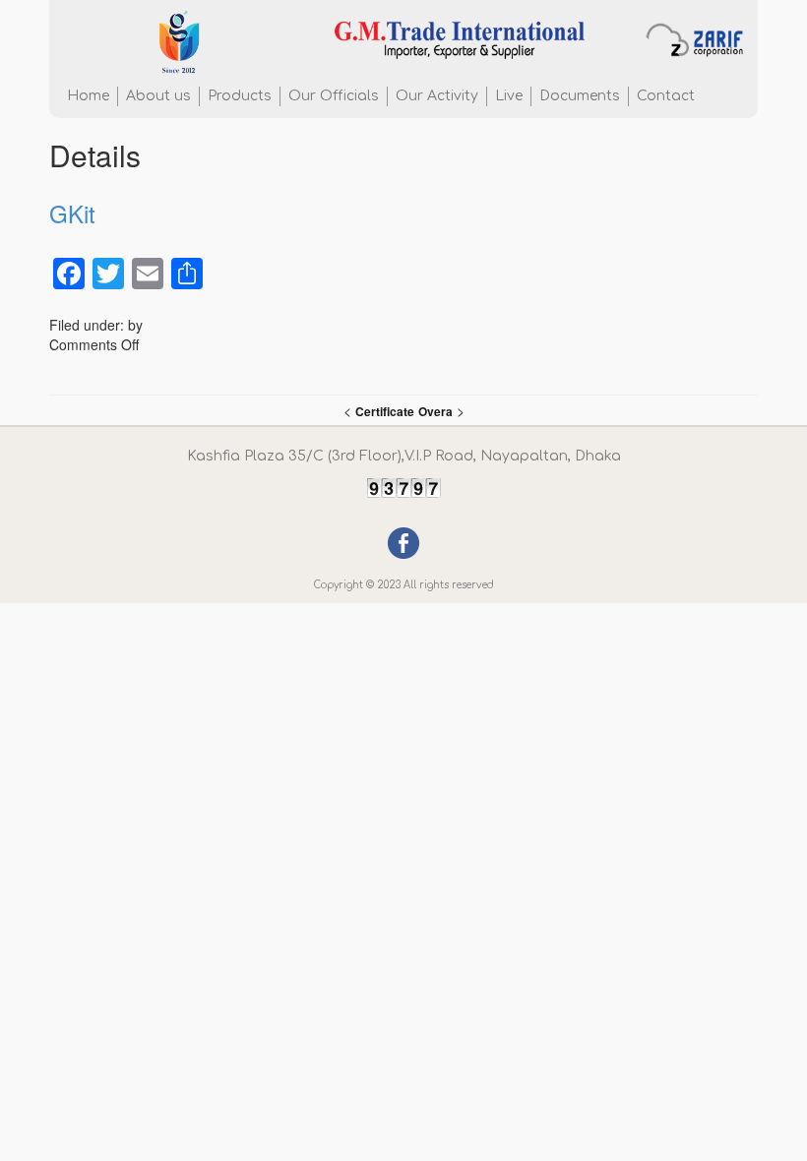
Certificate (384, 411)
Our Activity (437, 96)
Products (240, 96)
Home (88, 96)
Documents (579, 96)
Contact (666, 96)
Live (509, 96)
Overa (435, 411)
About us (158, 96)
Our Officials (333, 96)
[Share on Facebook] (403, 541)
